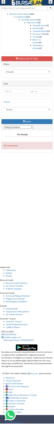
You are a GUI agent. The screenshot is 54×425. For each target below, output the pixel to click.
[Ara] (51, 7)
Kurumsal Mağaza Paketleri (18, 296)
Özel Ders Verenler (15, 403)
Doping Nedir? (12, 308)
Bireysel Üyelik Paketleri (16, 283)
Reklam (9, 273)
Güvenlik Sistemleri (29, 19)
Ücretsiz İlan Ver (14, 422)
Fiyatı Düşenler (14, 380)
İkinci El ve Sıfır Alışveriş (20, 14)
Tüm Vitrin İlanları (15, 383)
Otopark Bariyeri (40, 31)
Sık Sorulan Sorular (14, 314)
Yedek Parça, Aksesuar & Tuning (21, 395)
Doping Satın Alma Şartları (17, 311)
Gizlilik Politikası (13, 327)
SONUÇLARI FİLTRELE (28, 58)
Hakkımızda (11, 270)
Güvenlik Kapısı (39, 25)
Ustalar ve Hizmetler (16, 400)
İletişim (9, 276)
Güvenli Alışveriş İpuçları (17, 324)
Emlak (10, 392)
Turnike (36, 37)
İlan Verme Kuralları (14, 286)
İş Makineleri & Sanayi (18, 398)
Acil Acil (11, 378)
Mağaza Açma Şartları (15, 298)
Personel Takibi (39, 34)
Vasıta (10, 389)
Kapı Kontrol (32, 22)
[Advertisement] (27, 182)
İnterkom (37, 28)
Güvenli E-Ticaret (13, 321)
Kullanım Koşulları (14, 288)
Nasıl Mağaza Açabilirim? (16, 301)
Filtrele (28, 121)
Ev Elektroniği (21, 17)
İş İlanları (11, 406)
